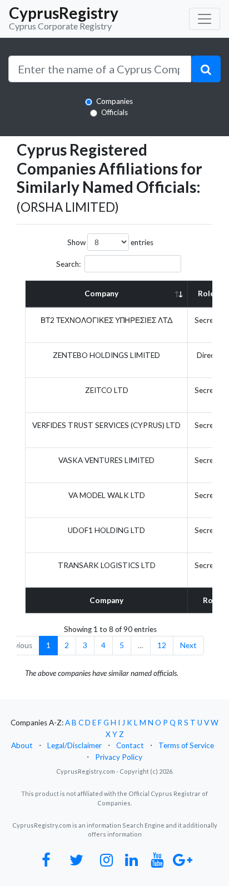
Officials (114, 112)
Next (188, 645)
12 (161, 645)
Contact (130, 745)
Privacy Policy (118, 757)
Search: (68, 264)
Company (101, 293)
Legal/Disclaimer (74, 745)
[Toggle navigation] (204, 19)
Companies (114, 101)
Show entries (110, 242)
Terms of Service (186, 745)
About (22, 745)
